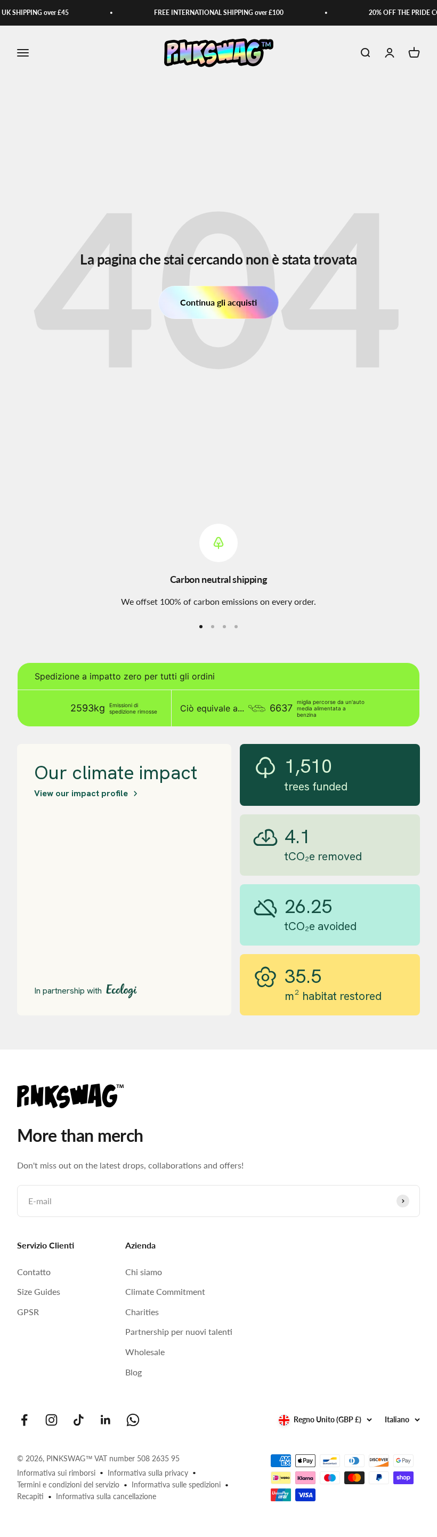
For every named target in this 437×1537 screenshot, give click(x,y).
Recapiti (30, 1496)
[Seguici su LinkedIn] (106, 1420)
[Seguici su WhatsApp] (133, 1420)
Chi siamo (143, 1272)
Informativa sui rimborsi (56, 1472)
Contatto (34, 1272)
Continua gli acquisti (218, 302)
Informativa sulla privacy (148, 1472)
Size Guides (38, 1291)
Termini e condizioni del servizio (68, 1484)
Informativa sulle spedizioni (176, 1484)
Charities (142, 1312)
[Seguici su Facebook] (24, 1420)
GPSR (28, 1312)
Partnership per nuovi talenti (178, 1331)
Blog (133, 1372)
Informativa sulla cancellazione (106, 1496)
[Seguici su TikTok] (78, 1420)
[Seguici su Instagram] (51, 1420)
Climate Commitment (165, 1291)
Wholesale (145, 1352)
